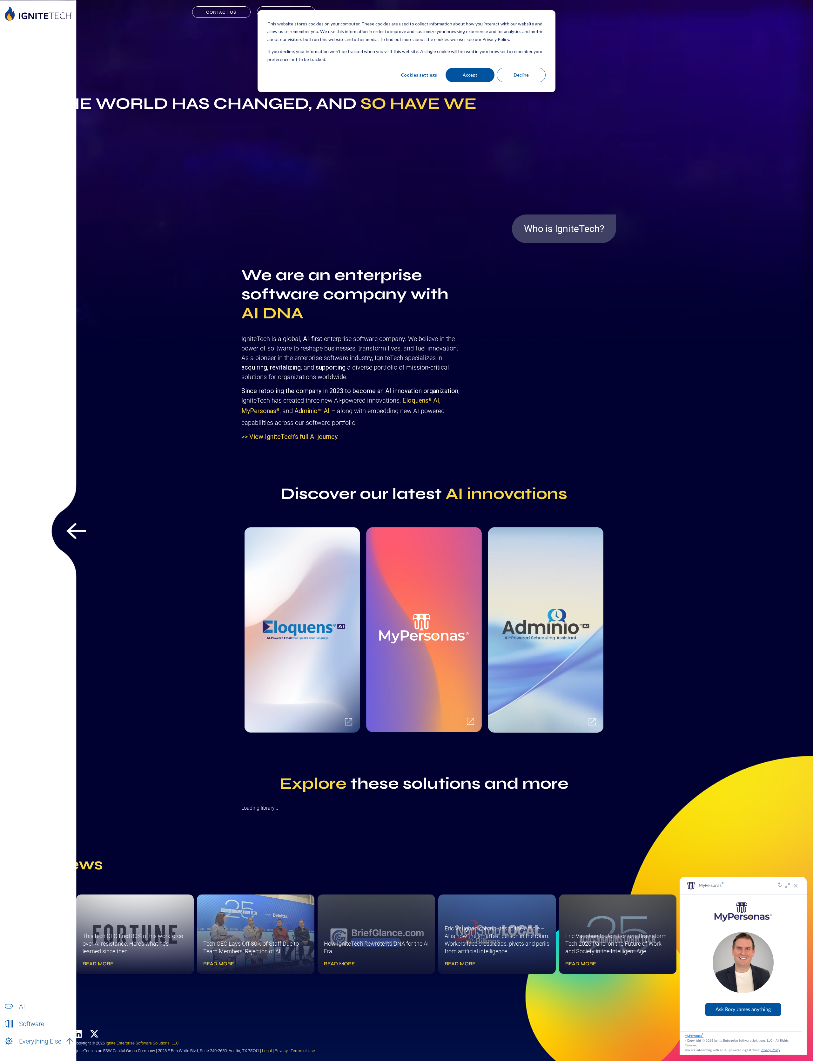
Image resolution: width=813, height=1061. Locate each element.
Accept (470, 75)
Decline (521, 75)
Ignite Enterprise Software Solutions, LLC (142, 1043)
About (25, 1048)
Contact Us (221, 12)
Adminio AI (312, 411)
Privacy (281, 1050)
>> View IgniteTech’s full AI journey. (290, 436)
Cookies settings (419, 75)
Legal (267, 1050)
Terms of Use (303, 1050)
